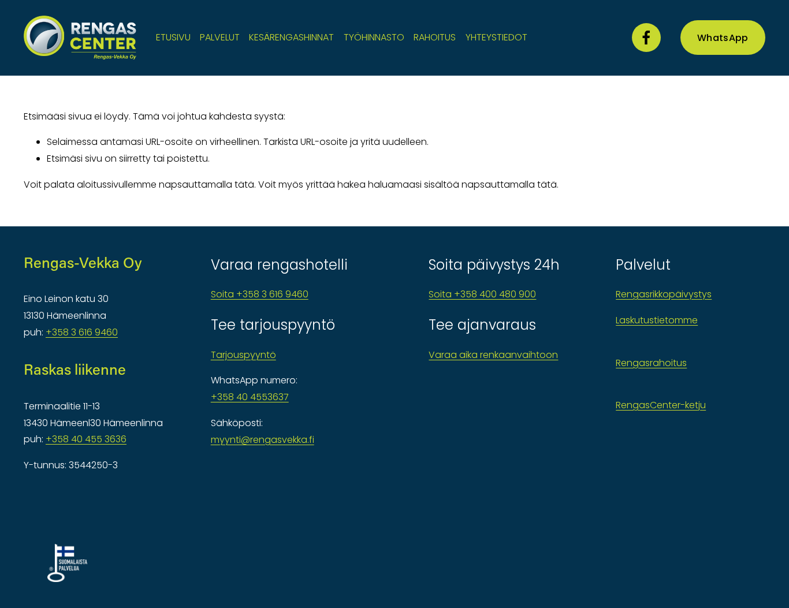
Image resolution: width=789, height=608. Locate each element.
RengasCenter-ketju (661, 405)
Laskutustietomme (657, 320)
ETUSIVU (173, 37)
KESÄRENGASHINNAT (291, 37)
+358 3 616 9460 (82, 332)
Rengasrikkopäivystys (664, 294)
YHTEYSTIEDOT (496, 37)
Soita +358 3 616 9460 (259, 294)
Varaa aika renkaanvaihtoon (493, 354)
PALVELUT (220, 37)
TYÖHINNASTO (374, 37)
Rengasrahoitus (651, 363)
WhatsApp (723, 37)
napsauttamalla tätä (206, 184)
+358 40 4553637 (250, 397)
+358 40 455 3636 (86, 439)
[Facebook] (646, 37)
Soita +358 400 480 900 (482, 294)
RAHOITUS (435, 37)
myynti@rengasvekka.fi (262, 439)
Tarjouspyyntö (243, 354)
